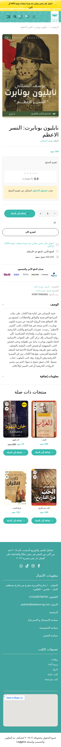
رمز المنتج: (54, 294)
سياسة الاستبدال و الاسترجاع (43, 620)
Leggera (21, 741)
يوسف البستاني (47, 141)
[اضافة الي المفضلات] (55, 223)
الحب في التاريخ (44, 508)
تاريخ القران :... (15, 508)
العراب (44, 440)
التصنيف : (54, 286)
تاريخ (47, 286)
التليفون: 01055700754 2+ (43, 596)
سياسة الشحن (50, 635)
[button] (6, 38)
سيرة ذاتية (39, 286)
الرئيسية (55, 27)
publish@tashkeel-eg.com (35, 604)
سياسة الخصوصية (48, 627)
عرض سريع (35, 409)
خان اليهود (15, 440)
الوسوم (55, 290)
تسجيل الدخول (39, 190)
